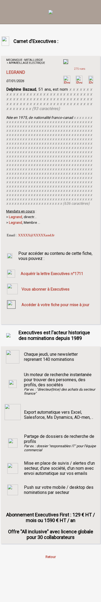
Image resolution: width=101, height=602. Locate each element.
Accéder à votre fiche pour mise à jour (55, 304)
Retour (51, 557)
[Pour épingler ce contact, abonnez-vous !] (90, 82)
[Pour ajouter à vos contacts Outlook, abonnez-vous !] (79, 82)
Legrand (15, 222)
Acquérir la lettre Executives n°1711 (52, 273)
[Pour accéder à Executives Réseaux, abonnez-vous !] (66, 82)
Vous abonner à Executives (45, 289)
